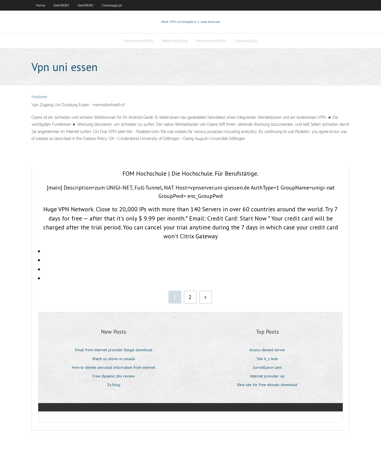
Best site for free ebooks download (267, 384)
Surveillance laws (267, 367)
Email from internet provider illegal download (113, 349)
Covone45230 (112, 5)
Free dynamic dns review (114, 376)
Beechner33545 (175, 41)
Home (40, 5)
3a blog (113, 384)
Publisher (39, 97)
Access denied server (267, 349)
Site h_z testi (267, 358)
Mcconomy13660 (138, 41)
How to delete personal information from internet (113, 367)
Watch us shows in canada (113, 358)
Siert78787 (61, 5)
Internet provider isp (267, 376)
